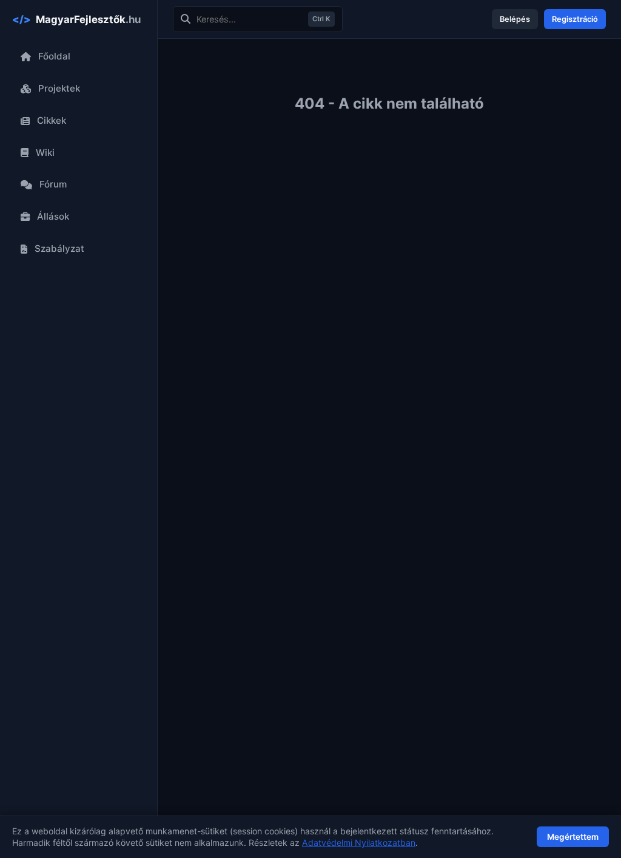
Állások (53, 216)
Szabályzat (59, 248)
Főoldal (54, 56)
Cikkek (51, 120)
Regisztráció (575, 19)
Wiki (45, 152)
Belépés (515, 19)
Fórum (53, 184)
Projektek (59, 88)
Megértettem (573, 837)
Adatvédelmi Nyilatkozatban (358, 842)
